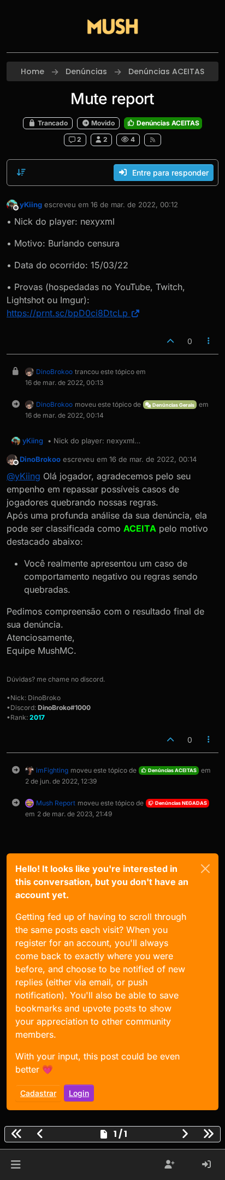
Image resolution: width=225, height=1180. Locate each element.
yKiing (31, 204)
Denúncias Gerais (172, 405)
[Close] (205, 868)
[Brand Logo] (112, 26)
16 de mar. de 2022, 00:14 (153, 459)
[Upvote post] (170, 341)
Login (79, 1093)
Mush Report (55, 803)
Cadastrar (38, 1093)
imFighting (52, 770)
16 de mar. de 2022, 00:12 (134, 204)
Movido (102, 123)
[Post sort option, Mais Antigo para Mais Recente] (21, 172)
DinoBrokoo (54, 372)
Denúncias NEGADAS (180, 803)
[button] (15, 1165)
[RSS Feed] (152, 140)
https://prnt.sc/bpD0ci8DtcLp (67, 313)
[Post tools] (209, 341)
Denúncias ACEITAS (167, 123)
